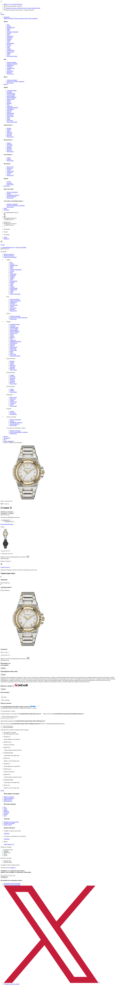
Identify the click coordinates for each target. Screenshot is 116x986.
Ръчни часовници (11, 62)
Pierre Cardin (10, 116)
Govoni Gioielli (11, 94)
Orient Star (9, 37)
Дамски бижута (8, 799)
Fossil (8, 117)
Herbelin (9, 44)
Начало (6, 436)
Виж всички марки (12, 56)
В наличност (4, 513)
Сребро (9, 169)
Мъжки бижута (8, 801)
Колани (9, 193)
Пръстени (9, 132)
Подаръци (9, 183)
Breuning (9, 103)
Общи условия (8, 824)
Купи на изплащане (8, 727)
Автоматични (10, 68)
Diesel (8, 119)
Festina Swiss (10, 52)
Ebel (8, 24)
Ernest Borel (10, 36)
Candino (9, 49)
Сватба (9, 181)
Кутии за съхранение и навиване (16, 205)
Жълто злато (10, 166)
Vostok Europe (10, 50)
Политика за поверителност (11, 822)
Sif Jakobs (9, 92)
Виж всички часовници (31, 18)
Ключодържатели (11, 196)
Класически (10, 71)
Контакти (6, 813)
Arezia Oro (10, 106)
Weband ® (13, 867)
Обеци (8, 131)
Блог (5, 807)
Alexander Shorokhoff (12, 32)
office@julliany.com (9, 844)
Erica (8, 104)
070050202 (6, 833)
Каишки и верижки (12, 204)
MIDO (8, 29)
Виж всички (10, 73)
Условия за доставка (9, 823)
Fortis (8, 30)
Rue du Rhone (10, 43)
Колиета (9, 128)
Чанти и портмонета (12, 192)
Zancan (9, 102)
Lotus (8, 54)
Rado (8, 34)
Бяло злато (10, 168)
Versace (9, 33)
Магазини (6, 209)
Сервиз (6, 814)
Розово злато (10, 171)
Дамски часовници (19, 18)
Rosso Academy (11, 96)
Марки (5, 810)
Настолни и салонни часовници (15, 81)
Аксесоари (7, 186)
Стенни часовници (12, 80)
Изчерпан (11, 513)
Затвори (3, 668)
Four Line (9, 110)
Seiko (8, 47)
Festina (8, 53)
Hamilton (9, 39)
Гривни (9, 129)
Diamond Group (11, 93)
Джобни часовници (12, 63)
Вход (5, 815)
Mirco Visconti (10, 99)
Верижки (9, 134)
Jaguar (8, 46)
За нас (5, 808)
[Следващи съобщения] (1, 13)
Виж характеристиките (7, 524)
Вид (5, 439)
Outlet (5, 208)
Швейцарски (10, 65)
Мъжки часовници (9, 18)
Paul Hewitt (10, 114)
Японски (9, 72)
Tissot (8, 42)
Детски (9, 69)
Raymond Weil (10, 27)
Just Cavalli (10, 120)
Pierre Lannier (10, 113)
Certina (9, 40)
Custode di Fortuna (11, 90)
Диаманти (9, 172)
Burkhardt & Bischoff (12, 107)
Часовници (7, 17)
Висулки (9, 135)
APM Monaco (10, 109)
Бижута (6, 84)
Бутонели (9, 144)
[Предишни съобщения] (1, 1)
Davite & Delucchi (11, 97)
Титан (8, 174)
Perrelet (9, 26)
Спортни (9, 66)
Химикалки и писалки (13, 195)
